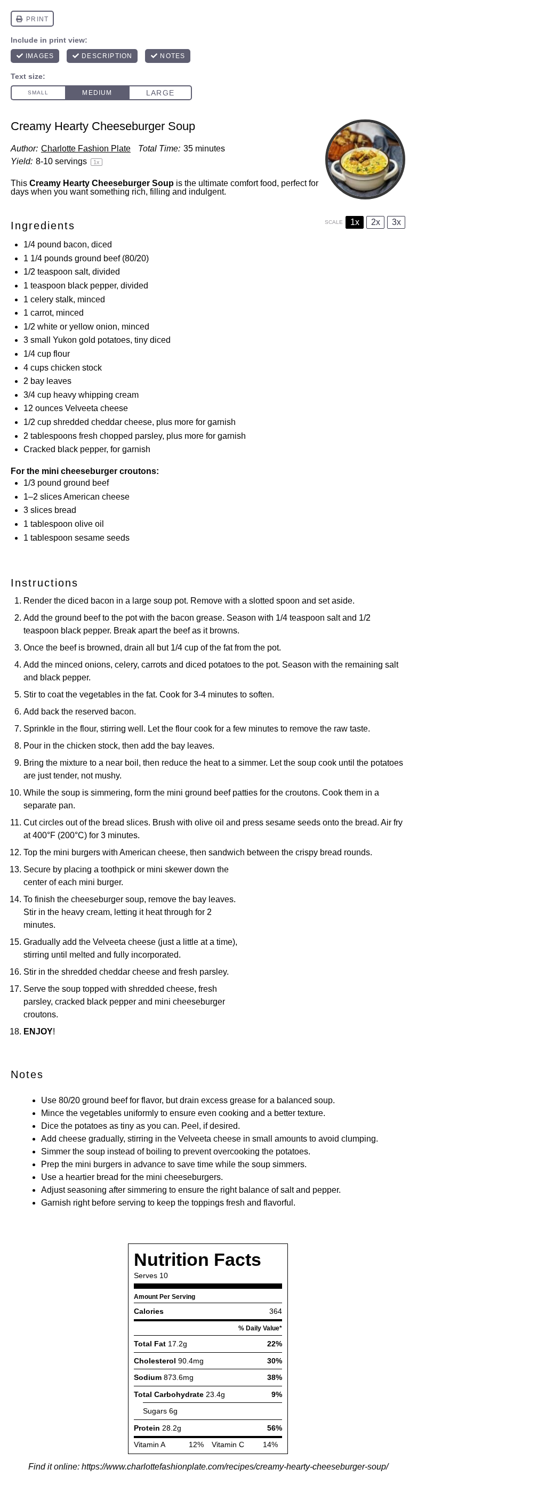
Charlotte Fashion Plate (86, 148)
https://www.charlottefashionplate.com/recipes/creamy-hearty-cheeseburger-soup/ (235, 1466)
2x (375, 222)
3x (396, 222)
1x (354, 222)
